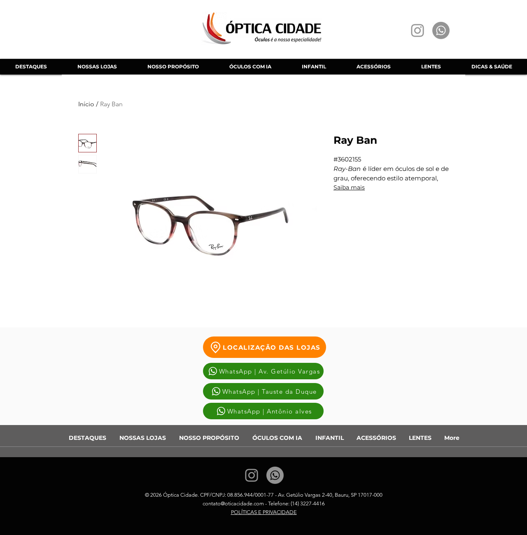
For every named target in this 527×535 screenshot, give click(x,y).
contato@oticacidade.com (233, 503)
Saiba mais (349, 187)
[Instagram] (417, 30)
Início (86, 104)
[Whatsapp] (441, 30)
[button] (250, 67)
